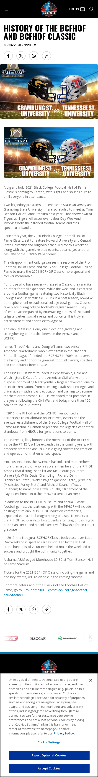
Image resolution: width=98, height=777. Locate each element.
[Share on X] (21, 55)
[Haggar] (33, 638)
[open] (6, 9)
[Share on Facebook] (8, 55)
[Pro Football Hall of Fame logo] (49, 9)
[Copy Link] (46, 55)
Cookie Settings (49, 742)
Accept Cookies (49, 768)
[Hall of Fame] (49, 667)
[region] (49, 725)
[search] (91, 9)
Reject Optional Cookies (49, 755)
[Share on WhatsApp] (33, 55)
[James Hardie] (63, 638)
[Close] (91, 680)
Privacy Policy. (64, 733)
